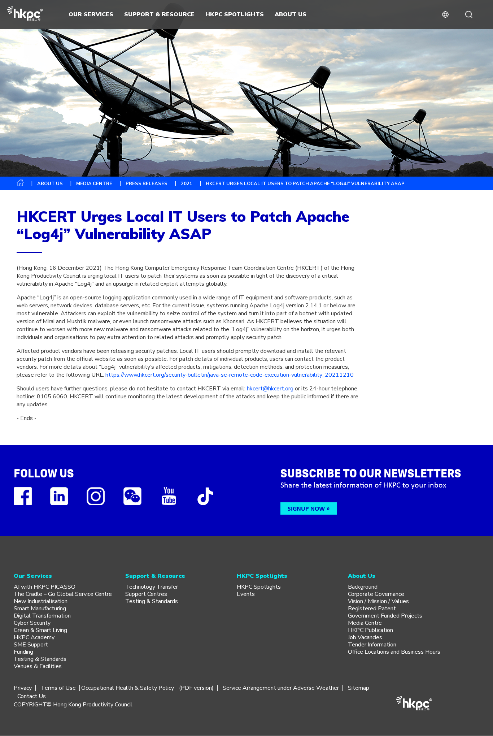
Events (246, 594)
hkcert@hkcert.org (270, 389)
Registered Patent (372, 608)
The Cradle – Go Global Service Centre (63, 594)
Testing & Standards (40, 659)
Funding (23, 652)
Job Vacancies (365, 637)
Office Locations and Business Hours (394, 652)
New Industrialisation (40, 601)
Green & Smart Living (40, 630)
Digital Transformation (42, 616)
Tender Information (372, 645)
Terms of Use (58, 688)
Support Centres (146, 594)
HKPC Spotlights (259, 587)
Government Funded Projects (385, 616)
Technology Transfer (151, 587)
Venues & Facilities (38, 666)
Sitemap (358, 688)
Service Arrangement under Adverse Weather (281, 688)
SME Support (31, 645)
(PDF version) (196, 688)
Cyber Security (32, 623)
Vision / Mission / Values (378, 601)
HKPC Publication (370, 630)
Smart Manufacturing (40, 608)
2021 (186, 184)
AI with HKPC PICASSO (44, 587)
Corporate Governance (376, 594)
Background (363, 587)
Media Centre (365, 623)
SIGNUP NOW (306, 508)
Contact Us (31, 696)
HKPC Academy (34, 637)
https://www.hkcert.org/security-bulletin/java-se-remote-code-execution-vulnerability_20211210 (229, 375)
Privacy (23, 688)
